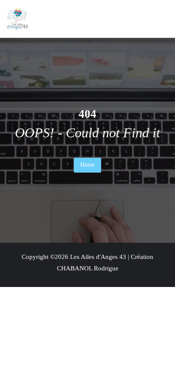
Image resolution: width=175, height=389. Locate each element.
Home (87, 165)
